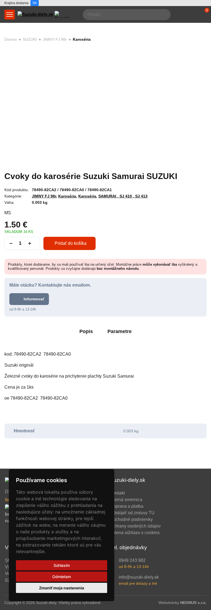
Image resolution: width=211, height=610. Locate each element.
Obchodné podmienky (131, 519)
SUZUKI (30, 39)
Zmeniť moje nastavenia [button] (61, 588)
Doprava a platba (126, 506)
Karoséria (82, 39)
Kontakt (117, 493)
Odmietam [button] (61, 576)
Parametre (119, 331)
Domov (10, 39)
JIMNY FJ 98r (55, 39)
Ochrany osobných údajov (135, 526)
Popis (86, 331)
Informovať (34, 299)
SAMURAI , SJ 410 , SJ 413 (123, 196)
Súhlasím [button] (62, 565)
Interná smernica (126, 499)
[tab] (86, 332)
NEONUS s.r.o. (193, 602)
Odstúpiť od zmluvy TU (132, 512)
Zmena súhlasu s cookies (135, 532)
